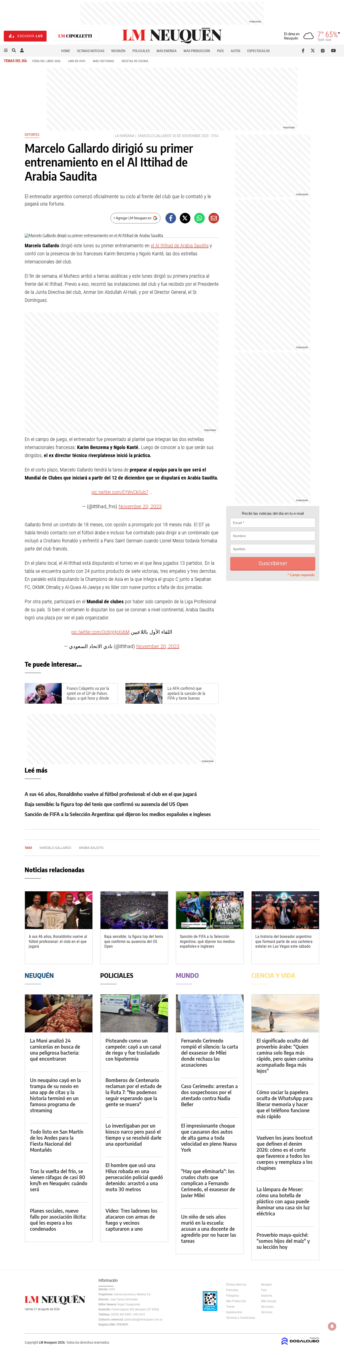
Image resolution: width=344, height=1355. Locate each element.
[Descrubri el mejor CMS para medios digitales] (300, 1345)
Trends (230, 1306)
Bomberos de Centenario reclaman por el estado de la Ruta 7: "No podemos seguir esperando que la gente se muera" (134, 1092)
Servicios (266, 1312)
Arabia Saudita (91, 848)
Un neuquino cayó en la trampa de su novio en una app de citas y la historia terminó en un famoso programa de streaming (55, 1095)
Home (65, 51)
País (220, 51)
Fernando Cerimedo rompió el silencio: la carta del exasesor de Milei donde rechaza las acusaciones (209, 1052)
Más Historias (103, 61)
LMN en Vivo (76, 61)
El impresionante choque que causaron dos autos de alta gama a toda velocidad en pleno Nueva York (209, 1137)
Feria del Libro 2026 (46, 61)
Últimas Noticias (90, 51)
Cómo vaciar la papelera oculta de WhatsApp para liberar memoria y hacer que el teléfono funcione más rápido (285, 1104)
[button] (6, 50)
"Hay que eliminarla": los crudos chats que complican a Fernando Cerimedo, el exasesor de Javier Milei (208, 1183)
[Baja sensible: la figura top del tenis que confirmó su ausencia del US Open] (134, 910)
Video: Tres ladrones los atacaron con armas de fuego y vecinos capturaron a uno (131, 1219)
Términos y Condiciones (240, 1317)
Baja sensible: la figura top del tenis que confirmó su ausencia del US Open (106, 804)
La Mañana (124, 136)
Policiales (141, 51)
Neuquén (118, 51)
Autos (235, 51)
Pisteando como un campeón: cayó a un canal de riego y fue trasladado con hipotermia (133, 1049)
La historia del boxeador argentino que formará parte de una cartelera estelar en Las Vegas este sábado (284, 941)
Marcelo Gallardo (154, 136)
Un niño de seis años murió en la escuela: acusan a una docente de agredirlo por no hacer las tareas (208, 1228)
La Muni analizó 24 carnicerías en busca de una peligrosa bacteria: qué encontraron (55, 1049)
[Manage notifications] (332, 1326)
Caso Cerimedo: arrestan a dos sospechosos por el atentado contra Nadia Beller (209, 1095)
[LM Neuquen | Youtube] (333, 50)
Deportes (32, 135)
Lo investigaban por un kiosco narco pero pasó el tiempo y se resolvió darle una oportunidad (133, 1134)
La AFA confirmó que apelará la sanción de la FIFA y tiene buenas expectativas (186, 695)
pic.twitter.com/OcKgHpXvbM (100, 632)
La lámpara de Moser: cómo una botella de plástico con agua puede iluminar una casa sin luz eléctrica (283, 1201)
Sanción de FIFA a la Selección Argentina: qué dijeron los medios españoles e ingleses (118, 814)
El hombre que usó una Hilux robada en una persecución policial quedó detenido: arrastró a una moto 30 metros (134, 1177)
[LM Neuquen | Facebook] (304, 50)
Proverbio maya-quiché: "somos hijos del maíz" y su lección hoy (283, 1240)
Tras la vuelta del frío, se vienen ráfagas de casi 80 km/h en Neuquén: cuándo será (58, 1180)
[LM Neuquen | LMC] (75, 36)
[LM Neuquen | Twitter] (314, 50)
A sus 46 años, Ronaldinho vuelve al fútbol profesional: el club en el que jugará (111, 794)
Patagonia (232, 1295)
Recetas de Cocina (135, 61)
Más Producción (197, 51)
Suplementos (234, 1312)
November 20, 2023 (140, 506)
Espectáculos (258, 51)
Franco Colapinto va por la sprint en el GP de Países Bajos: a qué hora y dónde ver (88, 695)
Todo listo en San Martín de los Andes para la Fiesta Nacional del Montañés (56, 1140)
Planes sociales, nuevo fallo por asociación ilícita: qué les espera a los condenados (58, 1219)
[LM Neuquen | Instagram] (324, 50)
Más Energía (167, 51)
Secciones (267, 1306)
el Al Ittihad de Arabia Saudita (180, 246)
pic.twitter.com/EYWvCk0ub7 (119, 492)
